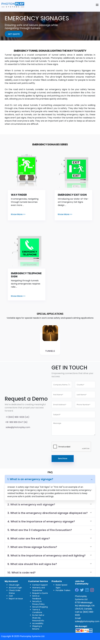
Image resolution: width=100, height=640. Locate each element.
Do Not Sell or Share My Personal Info (38, 618)
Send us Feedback (36, 597)
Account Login (15, 587)
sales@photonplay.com (17, 427)
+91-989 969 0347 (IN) (16, 422)
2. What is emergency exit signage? (31, 504)
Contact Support (40, 585)
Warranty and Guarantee (38, 589)
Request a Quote (40, 593)
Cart (11, 596)
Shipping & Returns (37, 627)
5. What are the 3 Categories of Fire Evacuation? (39, 530)
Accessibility (37, 623)
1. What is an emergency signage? (30, 479)
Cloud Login (14, 585)
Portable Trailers (63, 590)
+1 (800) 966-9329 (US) (17, 417)
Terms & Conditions (37, 611)
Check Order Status (14, 591)
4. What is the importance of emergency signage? (41, 521)
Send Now (62, 458)
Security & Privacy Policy (38, 602)
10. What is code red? (21, 572)
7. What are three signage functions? (32, 547)
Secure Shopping (40, 607)
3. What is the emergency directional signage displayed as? (47, 513)
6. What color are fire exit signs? (28, 538)
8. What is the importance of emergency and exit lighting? (46, 555)
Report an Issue (16, 598)
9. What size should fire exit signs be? (32, 564)
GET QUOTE (14, 34)
